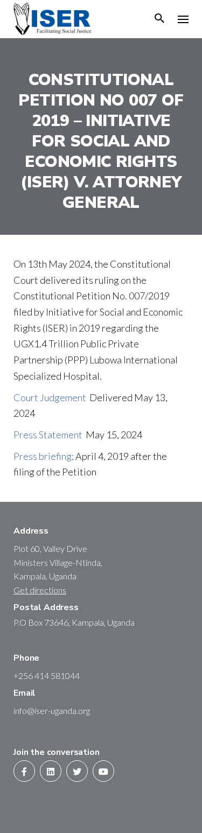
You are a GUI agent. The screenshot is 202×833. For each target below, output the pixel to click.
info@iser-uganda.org (51, 710)
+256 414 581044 (46, 675)
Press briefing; (44, 456)
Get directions (39, 590)
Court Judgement (51, 397)
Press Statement (49, 434)
